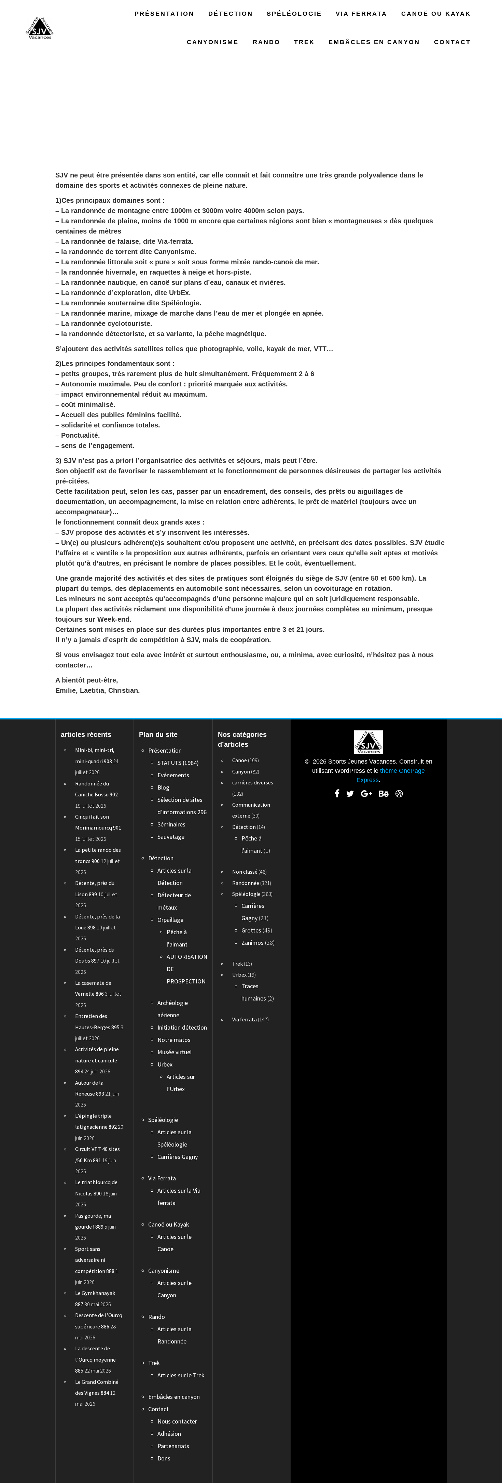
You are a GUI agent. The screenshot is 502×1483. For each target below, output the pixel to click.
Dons (163, 1458)
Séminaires (171, 824)
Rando (266, 42)
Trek (304, 42)
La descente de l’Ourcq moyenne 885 (95, 1359)
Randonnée (245, 882)
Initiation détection (182, 1027)
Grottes (251, 930)
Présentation (164, 13)
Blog (163, 787)
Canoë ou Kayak (436, 13)
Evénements (173, 775)
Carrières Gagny (177, 1157)
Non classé (244, 871)
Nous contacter (177, 1421)
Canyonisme (213, 42)
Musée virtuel (174, 1052)
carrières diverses (252, 782)
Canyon (241, 771)
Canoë (239, 760)
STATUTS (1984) (178, 763)
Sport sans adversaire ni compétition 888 (94, 1259)
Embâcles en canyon (374, 42)
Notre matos (174, 1040)
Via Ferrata (361, 13)
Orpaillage (170, 920)
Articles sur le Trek (181, 1375)
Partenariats (173, 1446)
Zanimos (252, 942)
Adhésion (169, 1434)
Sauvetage (170, 836)
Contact (452, 42)
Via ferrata (244, 1019)
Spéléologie (294, 13)
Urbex (164, 1064)
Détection (230, 13)
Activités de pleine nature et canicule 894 (97, 1060)
